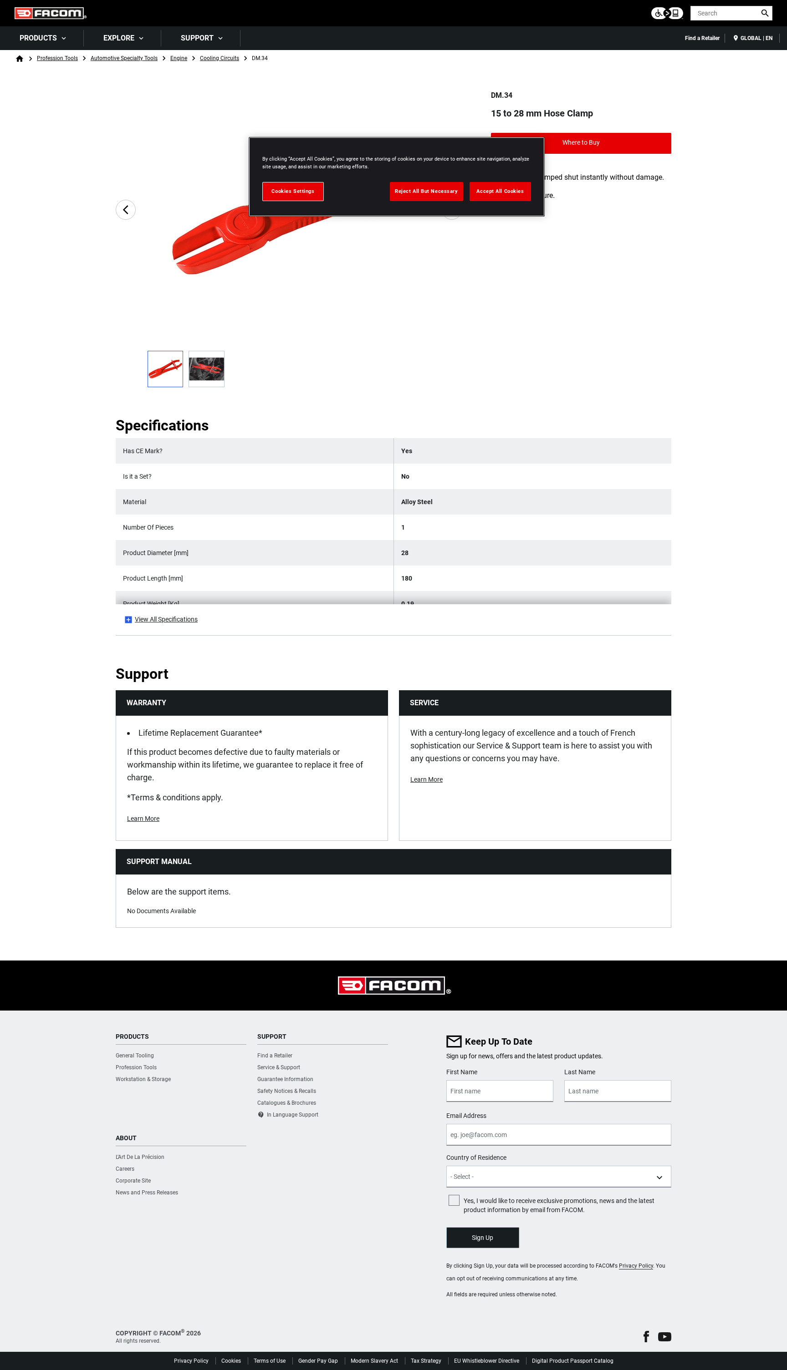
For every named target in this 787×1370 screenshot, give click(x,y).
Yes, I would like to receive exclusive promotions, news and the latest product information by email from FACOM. (559, 1205)
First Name (461, 1072)
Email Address (466, 1115)
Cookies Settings (292, 191)
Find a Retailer (702, 38)
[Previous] (126, 210)
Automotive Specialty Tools (124, 58)
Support (197, 38)
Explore (118, 38)
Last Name (579, 1072)
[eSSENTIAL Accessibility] (667, 13)
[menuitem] (42, 38)
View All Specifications (166, 619)
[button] (646, 1336)
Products (38, 38)
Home (19, 58)
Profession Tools (57, 58)
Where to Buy (581, 142)
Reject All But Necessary (426, 191)
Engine (178, 58)
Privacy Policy (636, 1266)
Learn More (143, 818)
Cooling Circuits (219, 58)
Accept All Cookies (500, 191)
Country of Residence (476, 1157)
